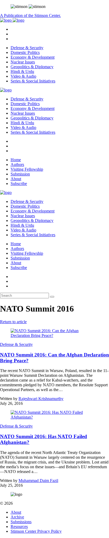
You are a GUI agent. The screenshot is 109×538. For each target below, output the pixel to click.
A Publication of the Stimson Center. (30, 15)
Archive (17, 517)
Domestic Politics (25, 52)
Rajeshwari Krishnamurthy (41, 398)
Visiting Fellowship (27, 169)
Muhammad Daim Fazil (38, 480)
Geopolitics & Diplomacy (32, 66)
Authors (17, 164)
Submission (20, 174)
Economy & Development (32, 57)
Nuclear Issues (23, 62)
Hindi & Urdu (22, 71)
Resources (19, 526)
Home (16, 159)
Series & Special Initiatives (33, 81)
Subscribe (19, 183)
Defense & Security (27, 47)
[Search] (52, 297)
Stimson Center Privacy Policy (36, 531)
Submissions (21, 522)
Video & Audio (23, 76)
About (16, 179)
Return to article (13, 321)
